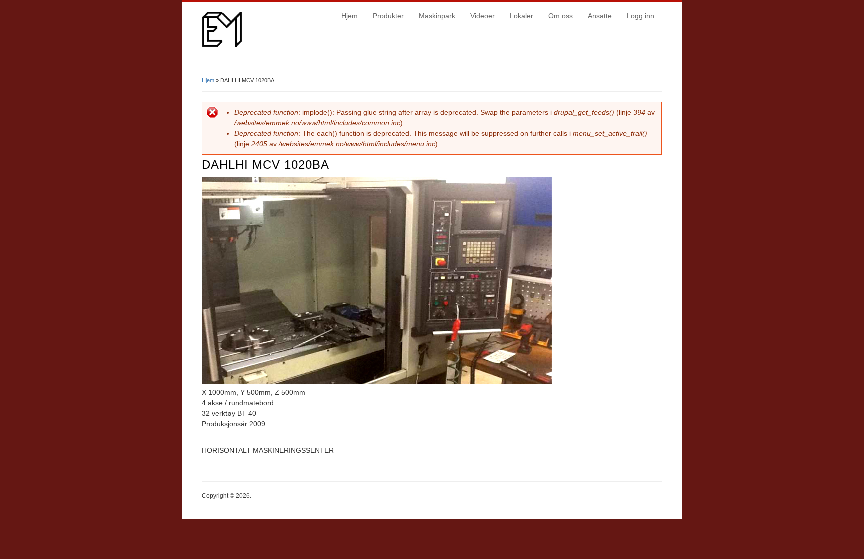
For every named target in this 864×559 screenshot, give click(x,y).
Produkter (388, 16)
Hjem (350, 16)
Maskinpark (437, 16)
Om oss (560, 16)
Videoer (482, 16)
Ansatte (600, 16)
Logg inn (640, 16)
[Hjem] (222, 44)
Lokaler (522, 16)
